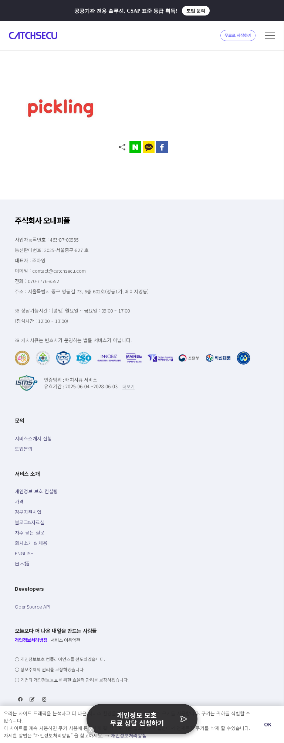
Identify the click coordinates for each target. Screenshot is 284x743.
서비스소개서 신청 (33, 438)
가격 (19, 501)
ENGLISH (24, 553)
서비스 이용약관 (65, 640)
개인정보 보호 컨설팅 (36, 491)
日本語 (22, 563)
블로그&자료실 (29, 522)
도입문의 (24, 448)
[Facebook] (20, 699)
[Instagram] (44, 699)
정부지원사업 (28, 511)
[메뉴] (270, 35)
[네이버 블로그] (32, 699)
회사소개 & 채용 (31, 542)
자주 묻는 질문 (29, 532)
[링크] (33, 35)
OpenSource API (32, 606)
